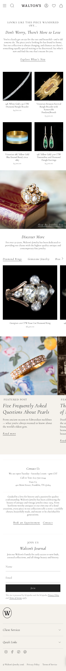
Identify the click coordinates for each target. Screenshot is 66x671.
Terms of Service (15, 598)
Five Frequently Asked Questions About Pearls (26, 408)
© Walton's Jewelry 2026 (13, 664)
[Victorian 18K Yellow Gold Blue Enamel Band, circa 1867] (17, 136)
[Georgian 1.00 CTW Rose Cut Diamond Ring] (30, 292)
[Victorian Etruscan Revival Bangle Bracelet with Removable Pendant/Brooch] (48, 86)
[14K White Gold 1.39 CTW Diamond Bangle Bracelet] (17, 86)
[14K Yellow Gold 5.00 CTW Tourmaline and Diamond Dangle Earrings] (48, 136)
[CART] (61, 6)
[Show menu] (4, 6)
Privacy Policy (53, 595)
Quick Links (10, 642)
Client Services (11, 630)
